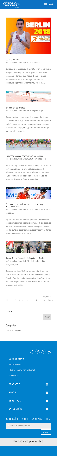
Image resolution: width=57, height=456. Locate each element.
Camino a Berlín (12, 59)
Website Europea (15, 364)
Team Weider (13, 375)
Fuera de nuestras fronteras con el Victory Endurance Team (24, 205)
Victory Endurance (15, 62)
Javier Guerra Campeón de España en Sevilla (25, 258)
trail (16, 264)
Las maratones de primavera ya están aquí (24, 155)
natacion (44, 209)
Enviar (46, 432)
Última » (50, 302)
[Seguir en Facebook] (32, 351)
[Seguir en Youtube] (49, 351)
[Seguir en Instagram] (38, 351)
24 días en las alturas (15, 107)
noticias (37, 62)
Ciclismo (37, 209)
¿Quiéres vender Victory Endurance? (22, 370)
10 (36, 300)
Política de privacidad (28, 441)
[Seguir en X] (43, 351)
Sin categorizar (40, 110)
